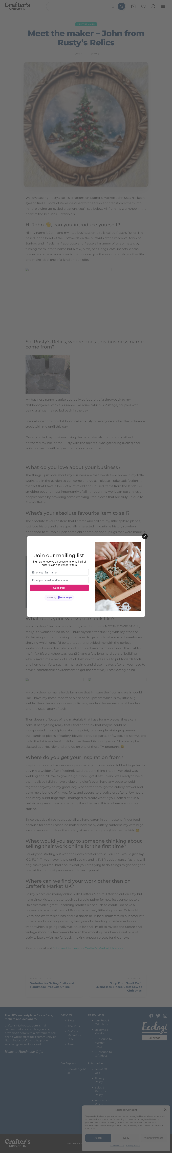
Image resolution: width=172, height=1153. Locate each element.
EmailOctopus (66, 598)
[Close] (145, 536)
